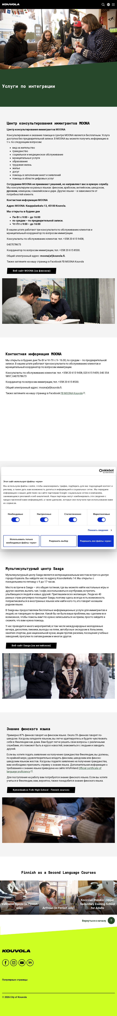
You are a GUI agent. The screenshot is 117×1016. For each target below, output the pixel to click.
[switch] (44, 519)
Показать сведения (98, 530)
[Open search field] (103, 4)
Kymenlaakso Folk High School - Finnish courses (41, 790)
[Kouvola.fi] (17, 951)
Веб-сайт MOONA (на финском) (31, 270)
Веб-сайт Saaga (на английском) (31, 645)
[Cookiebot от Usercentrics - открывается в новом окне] (101, 471)
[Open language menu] (108, 4)
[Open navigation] (112, 4)
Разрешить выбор (58, 541)
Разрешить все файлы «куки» (95, 541)
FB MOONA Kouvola (72, 393)
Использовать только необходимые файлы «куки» (21, 541)
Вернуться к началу (94, 920)
